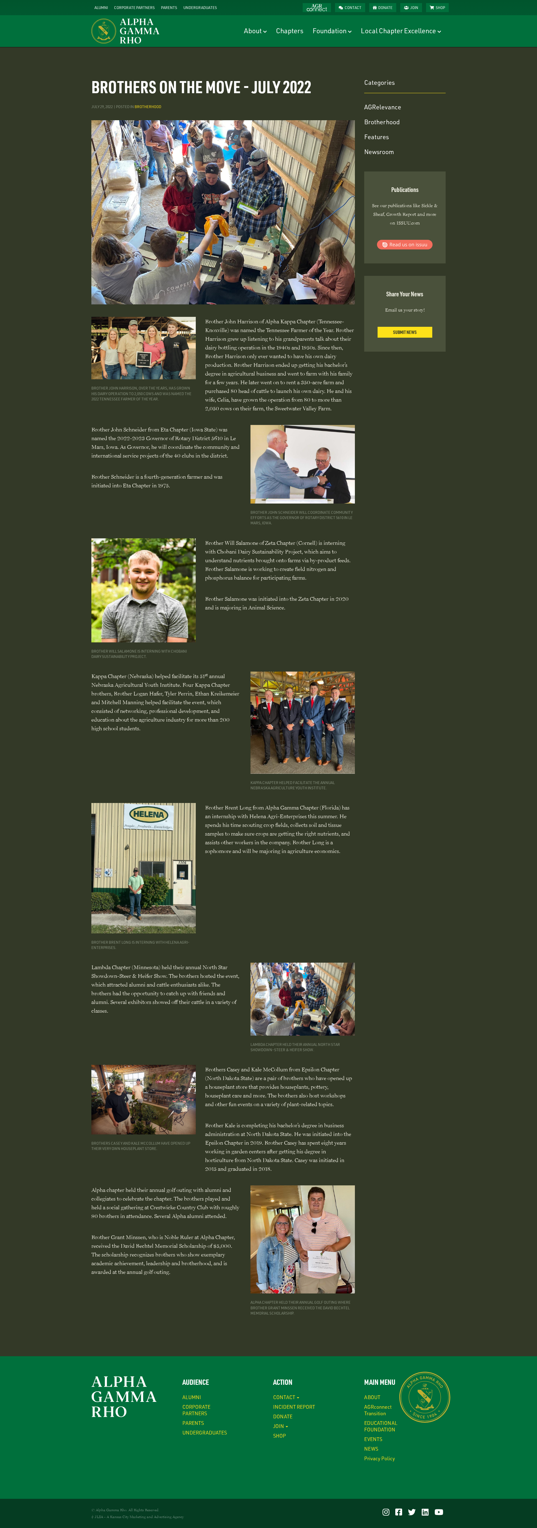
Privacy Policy (379, 1458)
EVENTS (373, 1439)
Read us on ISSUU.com (405, 244)
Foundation (330, 30)
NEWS (371, 1448)
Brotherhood (148, 106)
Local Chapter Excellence (398, 30)
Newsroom (379, 152)
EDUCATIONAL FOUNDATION (380, 1426)
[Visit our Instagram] (386, 1512)
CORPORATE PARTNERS (134, 7)
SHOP (440, 7)
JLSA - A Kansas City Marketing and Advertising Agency (139, 1517)
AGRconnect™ (317, 7)
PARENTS (169, 7)
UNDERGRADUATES (200, 7)
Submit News (405, 332)
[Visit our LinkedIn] (425, 1512)
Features (376, 137)
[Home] (127, 31)
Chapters (289, 30)
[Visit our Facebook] (398, 1512)
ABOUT (372, 1397)
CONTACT (353, 7)
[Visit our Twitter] (412, 1512)
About (253, 30)
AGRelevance (382, 107)
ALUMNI (101, 7)
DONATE (385, 7)
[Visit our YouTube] (438, 1512)
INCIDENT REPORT (294, 1406)
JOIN (414, 7)
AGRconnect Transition (378, 1409)
